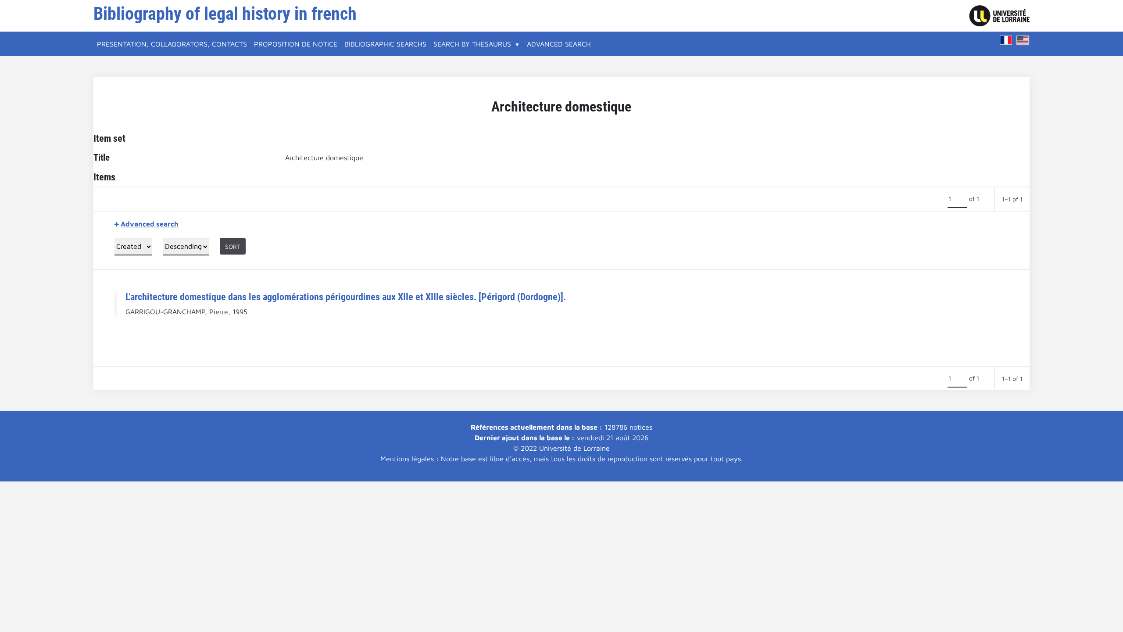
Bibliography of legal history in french (225, 14)
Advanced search (559, 44)
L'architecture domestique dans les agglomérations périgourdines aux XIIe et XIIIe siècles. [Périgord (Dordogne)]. (345, 296)
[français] (1006, 40)
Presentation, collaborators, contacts (172, 44)
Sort (232, 246)
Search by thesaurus (472, 44)
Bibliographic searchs (385, 44)
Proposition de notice (295, 44)
